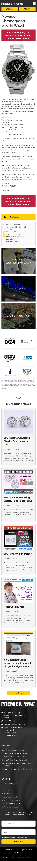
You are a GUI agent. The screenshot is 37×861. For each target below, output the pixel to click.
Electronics (5, 790)
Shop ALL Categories (9, 784)
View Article (28, 461)
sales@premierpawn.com (16, 234)
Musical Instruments (9, 797)
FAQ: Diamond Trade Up (10, 804)
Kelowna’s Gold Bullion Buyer (12, 757)
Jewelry (4, 787)
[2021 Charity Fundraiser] (18, 538)
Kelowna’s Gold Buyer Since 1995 (14, 760)
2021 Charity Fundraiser (18, 553)
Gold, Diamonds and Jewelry (12, 750)
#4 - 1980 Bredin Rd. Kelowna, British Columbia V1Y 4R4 (16, 227)
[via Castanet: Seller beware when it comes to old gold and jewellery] (18, 644)
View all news (18, 693)
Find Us (28, 9)
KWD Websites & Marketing (23, 857)
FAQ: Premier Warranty (10, 807)
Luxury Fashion (7, 794)
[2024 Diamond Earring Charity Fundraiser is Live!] (18, 422)
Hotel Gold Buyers (14, 606)
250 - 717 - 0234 (12, 232)
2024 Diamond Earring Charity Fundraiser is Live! (17, 441)
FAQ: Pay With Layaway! (10, 800)
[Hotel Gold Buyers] (18, 591)
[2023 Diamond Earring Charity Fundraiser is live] (18, 481)
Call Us (10, 9)
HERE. (28, 38)
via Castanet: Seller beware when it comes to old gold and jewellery (18, 663)
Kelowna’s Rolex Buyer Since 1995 (14, 753)
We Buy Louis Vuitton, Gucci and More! (16, 769)
